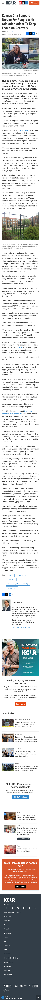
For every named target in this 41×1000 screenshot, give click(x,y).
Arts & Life (18, 734)
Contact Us (7, 945)
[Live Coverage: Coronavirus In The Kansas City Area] (10, 849)
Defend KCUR (20, 886)
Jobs (5, 950)
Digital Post (12, 588)
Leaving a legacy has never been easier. (20, 682)
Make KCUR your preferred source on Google (20, 785)
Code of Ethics (8, 962)
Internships (7, 954)
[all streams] (38, 997)
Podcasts (6, 929)
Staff (5, 941)
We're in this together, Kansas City (20, 864)
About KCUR (7, 916)
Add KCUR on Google (20, 797)
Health (10, 575)
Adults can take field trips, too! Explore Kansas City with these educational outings (25, 754)
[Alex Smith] (6, 605)
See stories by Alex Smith (21, 627)
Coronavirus (22, 575)
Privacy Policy (8, 974)
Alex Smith (12, 32)
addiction (11, 579)
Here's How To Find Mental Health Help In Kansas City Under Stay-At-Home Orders (26, 817)
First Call (19, 347)
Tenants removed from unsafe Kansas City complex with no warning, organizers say (25, 724)
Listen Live (7, 920)
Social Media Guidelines (11, 958)
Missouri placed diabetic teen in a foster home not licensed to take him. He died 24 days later (26, 769)
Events (6, 937)
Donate (35, 3)
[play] (3, 998)
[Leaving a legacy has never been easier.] (20, 657)
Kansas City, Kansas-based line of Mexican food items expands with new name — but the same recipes (26, 739)
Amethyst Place (24, 130)
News (17, 763)
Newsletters (7, 933)
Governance (7, 966)
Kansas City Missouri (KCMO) (18, 584)
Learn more (20, 704)
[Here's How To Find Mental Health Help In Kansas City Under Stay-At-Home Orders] (10, 816)
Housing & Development (23, 719)
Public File (7, 970)
